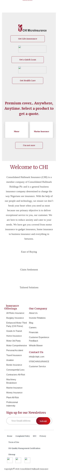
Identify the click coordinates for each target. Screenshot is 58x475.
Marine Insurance (14, 387)
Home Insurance (14, 336)
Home (9, 436)
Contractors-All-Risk (15, 374)
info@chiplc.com (36, 356)
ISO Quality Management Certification (24, 448)
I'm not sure (29, 145)
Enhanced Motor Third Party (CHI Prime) (16, 324)
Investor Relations (37, 318)
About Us (33, 313)
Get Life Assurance (27, 38)
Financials (33, 332)
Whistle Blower (36, 345)
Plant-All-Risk (12, 397)
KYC (34, 436)
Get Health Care (27, 80)
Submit (43, 421)
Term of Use (13, 442)
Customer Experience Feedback (39, 339)
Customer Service (37, 366)
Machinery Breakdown (11, 381)
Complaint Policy (22, 436)
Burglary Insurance (15, 318)
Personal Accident (14, 350)
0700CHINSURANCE (39, 361)
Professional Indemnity (12, 404)
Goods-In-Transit (14, 331)
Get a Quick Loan (27, 59)
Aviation (10, 360)
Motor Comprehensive (16, 345)
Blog (31, 323)
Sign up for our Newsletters (26, 412)
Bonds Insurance (14, 365)
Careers (32, 327)
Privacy (43, 436)
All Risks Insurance (15, 313)
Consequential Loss (15, 370)
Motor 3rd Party (13, 341)
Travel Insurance (14, 355)
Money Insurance (14, 392)
